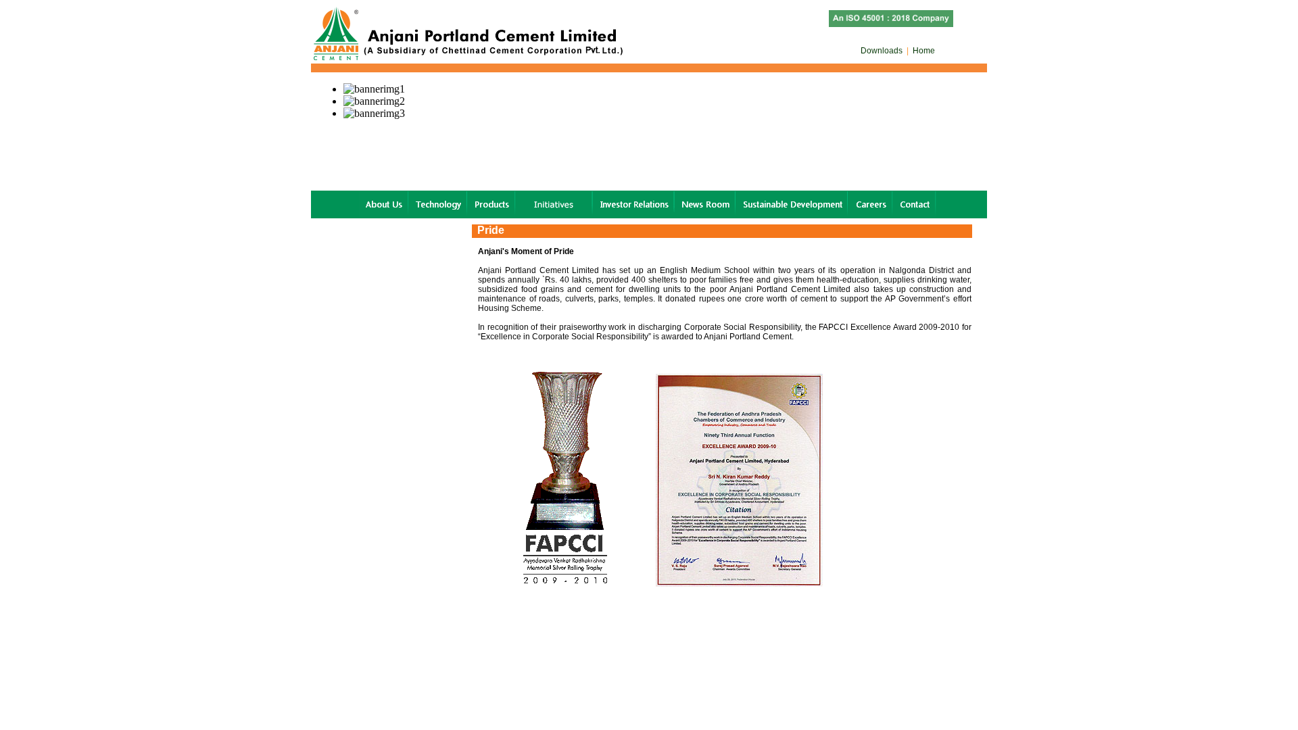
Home (923, 50)
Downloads (883, 50)
